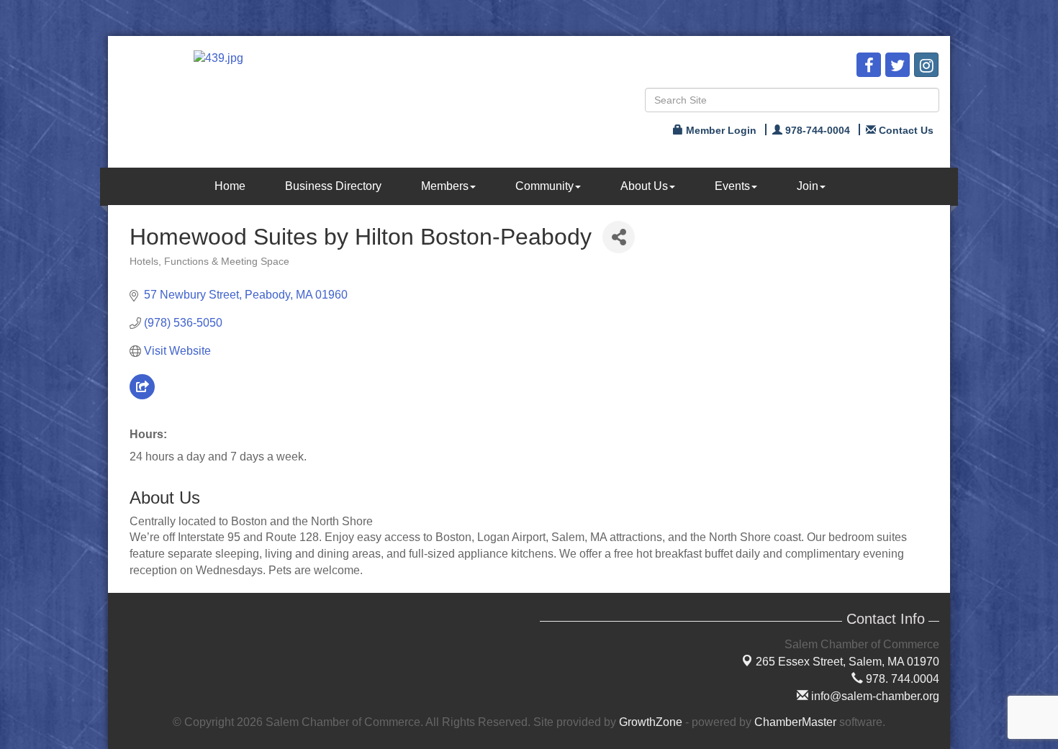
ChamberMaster (795, 722)
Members (445, 186)
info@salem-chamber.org (873, 696)
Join (807, 186)
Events (732, 186)
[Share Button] (618, 237)
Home (229, 186)
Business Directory (333, 186)
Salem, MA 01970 (847, 661)
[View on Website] (142, 395)
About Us (644, 186)
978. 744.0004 (901, 679)
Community (544, 186)
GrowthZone (650, 722)
